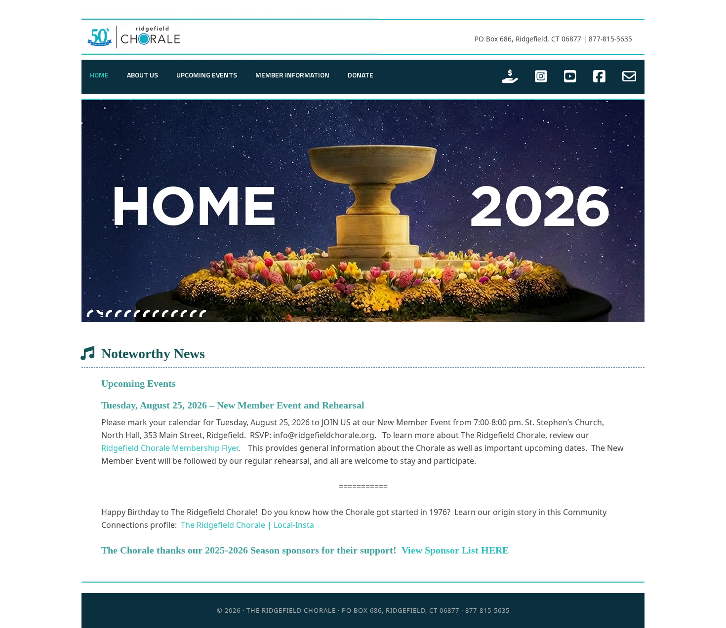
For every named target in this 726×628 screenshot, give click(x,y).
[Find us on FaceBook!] (599, 77)
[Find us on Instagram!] (541, 77)
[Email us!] (629, 77)
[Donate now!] (510, 77)
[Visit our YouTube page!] (570, 77)
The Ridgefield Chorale (229, 35)
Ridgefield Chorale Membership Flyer (169, 448)
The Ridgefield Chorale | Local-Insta (247, 524)
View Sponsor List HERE (455, 550)
